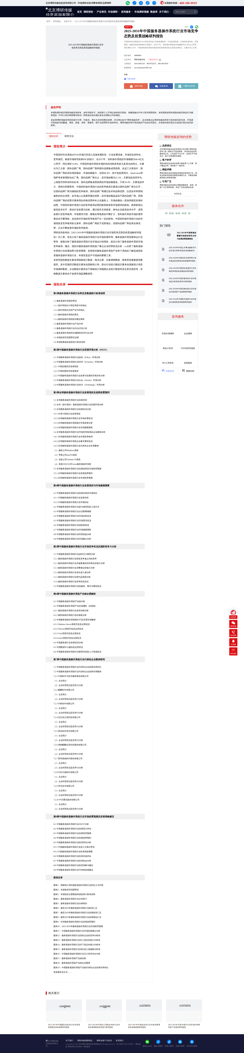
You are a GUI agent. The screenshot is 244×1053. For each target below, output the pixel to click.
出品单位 (127, 60)
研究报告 (57, 21)
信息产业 (68, 21)
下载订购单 (129, 79)
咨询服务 (127, 11)
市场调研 (114, 11)
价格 (126, 75)
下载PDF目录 (186, 86)
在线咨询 (161, 86)
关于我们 (165, 11)
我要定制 (188, 370)
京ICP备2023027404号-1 (125, 1044)
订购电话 (127, 64)
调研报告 (89, 11)
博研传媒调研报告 (85, 1041)
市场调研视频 (141, 11)
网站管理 (71, 1047)
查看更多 (178, 194)
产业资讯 (101, 11)
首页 (79, 11)
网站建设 (87, 1047)
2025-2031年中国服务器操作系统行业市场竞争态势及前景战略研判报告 (105, 21)
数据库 (154, 11)
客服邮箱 (127, 68)
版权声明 (56, 107)
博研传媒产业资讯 (104, 1041)
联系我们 (120, 1041)
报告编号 (127, 55)
